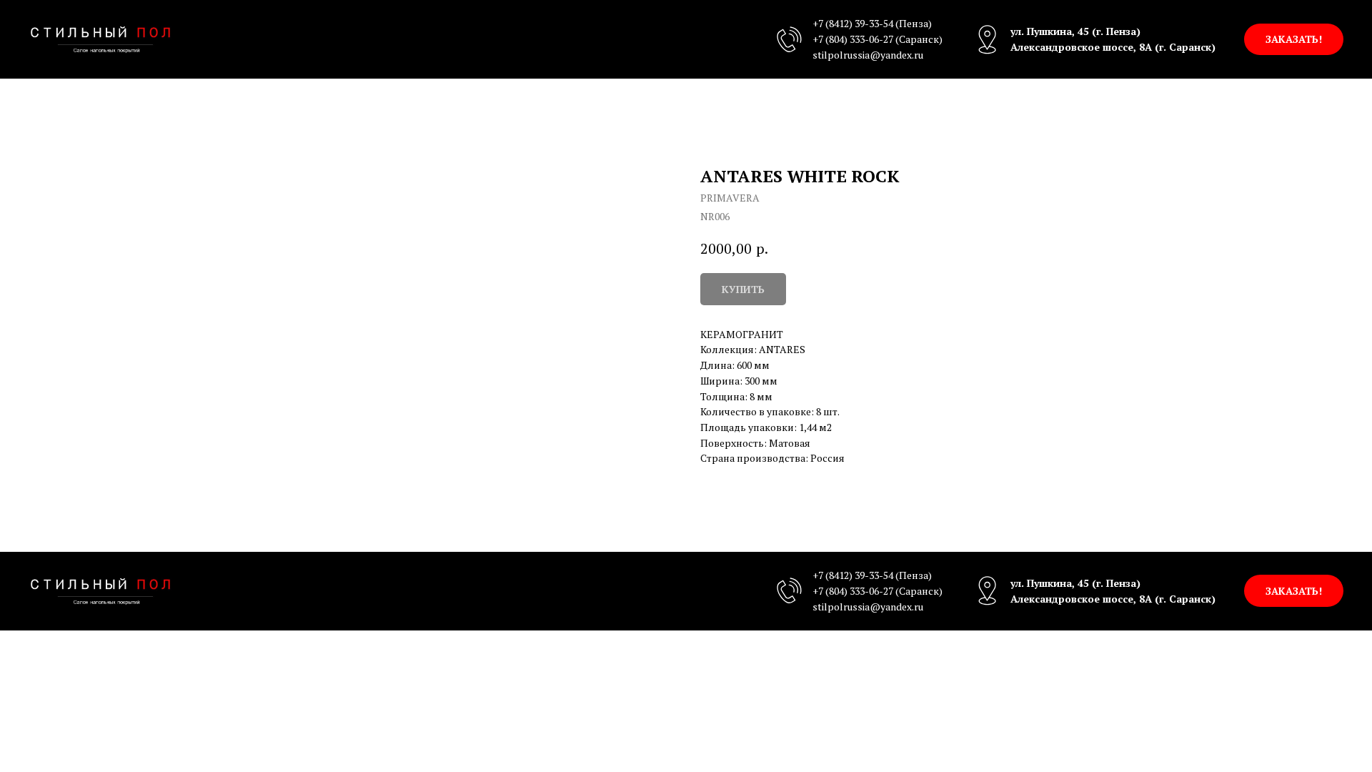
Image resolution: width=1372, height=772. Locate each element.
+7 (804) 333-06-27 (852, 39)
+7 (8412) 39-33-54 (852, 23)
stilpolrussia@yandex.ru (867, 54)
